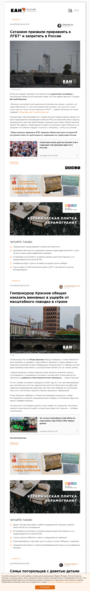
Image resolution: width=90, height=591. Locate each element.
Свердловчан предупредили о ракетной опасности (36, 247)
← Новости (15, 19)
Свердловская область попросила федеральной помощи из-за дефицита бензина (46, 546)
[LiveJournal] (78, 167)
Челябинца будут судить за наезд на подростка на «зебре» (40, 263)
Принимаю (45, 587)
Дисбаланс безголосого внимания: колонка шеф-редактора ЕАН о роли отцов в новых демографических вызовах (46, 252)
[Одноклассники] (69, 167)
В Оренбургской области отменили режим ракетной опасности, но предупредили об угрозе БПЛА (43, 258)
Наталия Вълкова (72, 286)
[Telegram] (72, 167)
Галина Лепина (71, 564)
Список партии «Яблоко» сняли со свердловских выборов (40, 537)
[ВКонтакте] (66, 167)
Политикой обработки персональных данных (64, 582)
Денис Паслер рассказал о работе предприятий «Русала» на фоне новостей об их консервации (43, 526)
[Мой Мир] (75, 167)
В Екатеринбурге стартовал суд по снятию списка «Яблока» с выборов (46, 541)
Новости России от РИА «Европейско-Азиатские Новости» (18, 10)
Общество (14, 162)
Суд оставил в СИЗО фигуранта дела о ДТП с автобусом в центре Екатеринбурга (43, 268)
